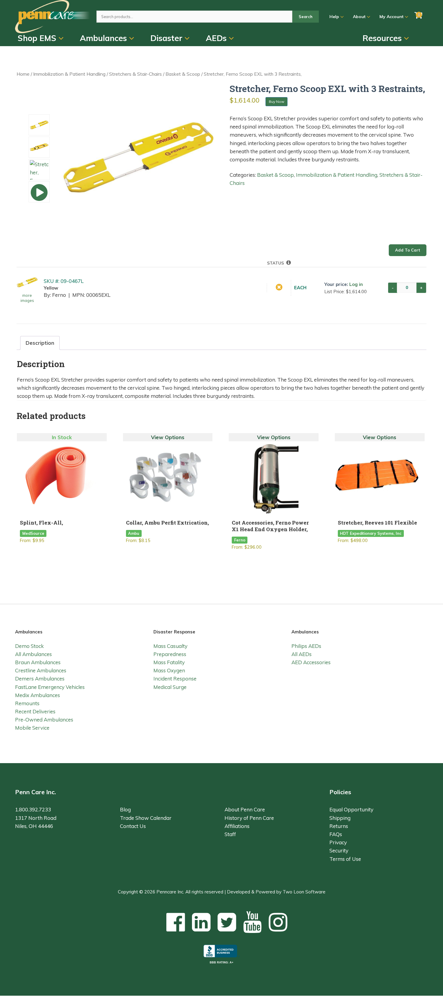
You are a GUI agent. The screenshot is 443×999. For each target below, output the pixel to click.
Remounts (27, 703)
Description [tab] (40, 343)
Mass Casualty (170, 646)
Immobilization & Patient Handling (69, 74)
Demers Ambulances (39, 678)
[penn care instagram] (278, 921)
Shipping (339, 818)
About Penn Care (245, 809)
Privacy (338, 842)
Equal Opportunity (351, 809)
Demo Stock (29, 646)
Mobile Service (32, 728)
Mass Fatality (169, 662)
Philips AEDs (306, 646)
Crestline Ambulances (40, 670)
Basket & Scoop (182, 74)
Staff (230, 834)
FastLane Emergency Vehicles (50, 687)
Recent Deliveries (35, 711)
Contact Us (133, 826)
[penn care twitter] (227, 921)
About (360, 16)
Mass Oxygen (169, 670)
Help (334, 16)
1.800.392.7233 (33, 809)
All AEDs (301, 654)
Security (338, 850)
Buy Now (276, 101)
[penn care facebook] (175, 921)
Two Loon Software (304, 892)
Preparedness (169, 654)
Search (306, 16)
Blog (125, 809)
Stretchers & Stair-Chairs (135, 74)
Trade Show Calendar (145, 818)
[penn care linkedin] (201, 921)
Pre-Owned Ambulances (44, 719)
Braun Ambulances (38, 662)
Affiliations (237, 826)
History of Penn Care (249, 818)
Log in (356, 284)
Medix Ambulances (37, 695)
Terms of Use (345, 859)
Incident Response (174, 678)
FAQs (335, 834)
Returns (338, 826)
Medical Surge (170, 687)
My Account (392, 16)
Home (23, 74)
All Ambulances (33, 654)
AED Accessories (311, 662)
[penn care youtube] (252, 921)
